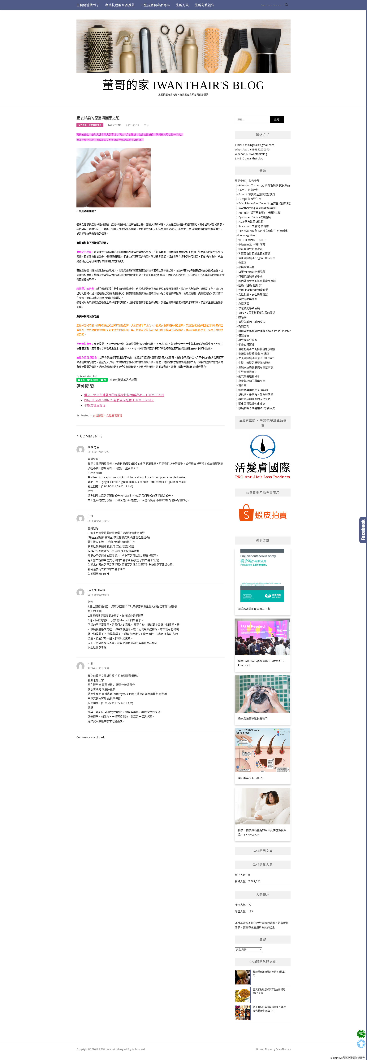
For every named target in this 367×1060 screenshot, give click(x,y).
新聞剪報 (243, 326)
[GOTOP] (361, 1044)
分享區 (242, 262)
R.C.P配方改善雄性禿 (250, 221)
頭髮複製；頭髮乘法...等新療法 (256, 408)
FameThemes (283, 1049)
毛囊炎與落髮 (246, 344)
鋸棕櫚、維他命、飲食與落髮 (255, 394)
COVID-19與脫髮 (248, 190)
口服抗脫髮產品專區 (155, 5)
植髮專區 (243, 335)
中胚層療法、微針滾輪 (251, 244)
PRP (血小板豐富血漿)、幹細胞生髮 (259, 212)
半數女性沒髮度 (95, 405)
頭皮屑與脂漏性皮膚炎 (251, 403)
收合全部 (254, 180)
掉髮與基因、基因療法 (251, 322)
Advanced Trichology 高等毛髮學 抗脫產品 (264, 185)
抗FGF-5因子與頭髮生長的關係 (256, 312)
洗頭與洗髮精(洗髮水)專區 (254, 353)
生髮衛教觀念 (204, 5)
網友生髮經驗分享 (249, 376)
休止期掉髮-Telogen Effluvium (256, 258)
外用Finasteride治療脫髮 (253, 290)
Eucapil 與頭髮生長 (249, 199)
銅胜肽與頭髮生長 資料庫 (253, 390)
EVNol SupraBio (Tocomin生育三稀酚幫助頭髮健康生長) (272, 203)
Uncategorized (247, 235)
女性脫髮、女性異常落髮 (89, 125)
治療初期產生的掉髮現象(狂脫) (256, 349)
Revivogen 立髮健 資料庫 (253, 226)
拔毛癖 (242, 317)
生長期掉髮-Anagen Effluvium (256, 358)
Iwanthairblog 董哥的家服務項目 (257, 208)
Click (363, 530)
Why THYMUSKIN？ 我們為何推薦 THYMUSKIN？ (119, 400)
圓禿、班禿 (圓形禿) (250, 285)
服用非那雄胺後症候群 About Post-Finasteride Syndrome (273, 331)
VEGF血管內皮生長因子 (252, 240)
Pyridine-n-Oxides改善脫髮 (254, 217)
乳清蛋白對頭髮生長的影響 (254, 253)
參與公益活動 (246, 267)
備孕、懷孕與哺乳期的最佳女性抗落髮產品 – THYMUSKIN (124, 395)
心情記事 (243, 303)
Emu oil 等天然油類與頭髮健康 (256, 194)
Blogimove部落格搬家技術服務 (347, 1057)
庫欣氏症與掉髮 (247, 299)
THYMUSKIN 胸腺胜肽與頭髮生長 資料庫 (263, 230)
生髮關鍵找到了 (87, 5)
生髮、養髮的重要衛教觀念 (254, 362)
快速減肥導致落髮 (249, 308)
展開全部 (240, 180)
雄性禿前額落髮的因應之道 (254, 399)
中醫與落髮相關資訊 (250, 249)
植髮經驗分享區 (247, 340)
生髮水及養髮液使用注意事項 (255, 367)
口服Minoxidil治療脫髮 (251, 271)
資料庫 (242, 385)
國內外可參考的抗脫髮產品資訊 (257, 281)
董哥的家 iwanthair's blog (183, 85)
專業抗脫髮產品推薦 (120, 5)
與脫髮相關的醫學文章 (251, 381)
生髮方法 (182, 5)
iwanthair (115, 125)
